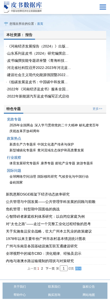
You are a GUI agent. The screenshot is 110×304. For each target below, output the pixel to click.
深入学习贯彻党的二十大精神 (56, 125)
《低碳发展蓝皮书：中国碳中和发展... (37, 82)
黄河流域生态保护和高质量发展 (60, 150)
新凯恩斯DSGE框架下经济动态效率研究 (38, 194)
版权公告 (89, 286)
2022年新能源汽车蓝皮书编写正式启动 (38, 96)
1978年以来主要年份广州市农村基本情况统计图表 (46, 239)
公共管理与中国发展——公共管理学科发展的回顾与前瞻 (50, 202)
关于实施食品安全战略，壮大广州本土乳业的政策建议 (49, 231)
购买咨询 (54, 295)
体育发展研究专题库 (24, 163)
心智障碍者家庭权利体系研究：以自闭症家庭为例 (45, 216)
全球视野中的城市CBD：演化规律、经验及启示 (43, 253)
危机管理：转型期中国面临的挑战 (33, 209)
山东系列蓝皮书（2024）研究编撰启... (38, 53)
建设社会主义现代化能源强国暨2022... (38, 75)
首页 (40, 24)
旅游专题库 (84, 163)
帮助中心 (20, 295)
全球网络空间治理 (22, 176)
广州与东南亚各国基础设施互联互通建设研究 (42, 246)
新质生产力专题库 (22, 144)
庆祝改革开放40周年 (24, 131)
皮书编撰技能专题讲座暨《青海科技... (37, 60)
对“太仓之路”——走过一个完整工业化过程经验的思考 (48, 224)
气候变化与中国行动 (74, 176)
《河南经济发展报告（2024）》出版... (38, 46)
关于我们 (20, 286)
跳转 (78, 268)
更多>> (97, 109)
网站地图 (89, 295)
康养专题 (47, 163)
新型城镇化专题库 (22, 150)
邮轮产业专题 (65, 163)
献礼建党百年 (89, 125)
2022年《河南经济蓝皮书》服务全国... (38, 89)
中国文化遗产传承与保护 (55, 144)
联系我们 (54, 286)
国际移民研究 (47, 176)
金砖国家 (16, 182)
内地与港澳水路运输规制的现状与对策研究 (40, 261)
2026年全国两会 (21, 125)
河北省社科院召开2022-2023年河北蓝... (39, 68)
